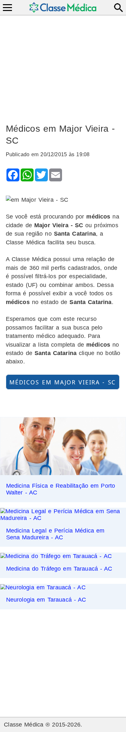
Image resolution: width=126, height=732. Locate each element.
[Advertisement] (63, 66)
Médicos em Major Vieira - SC (62, 382)
